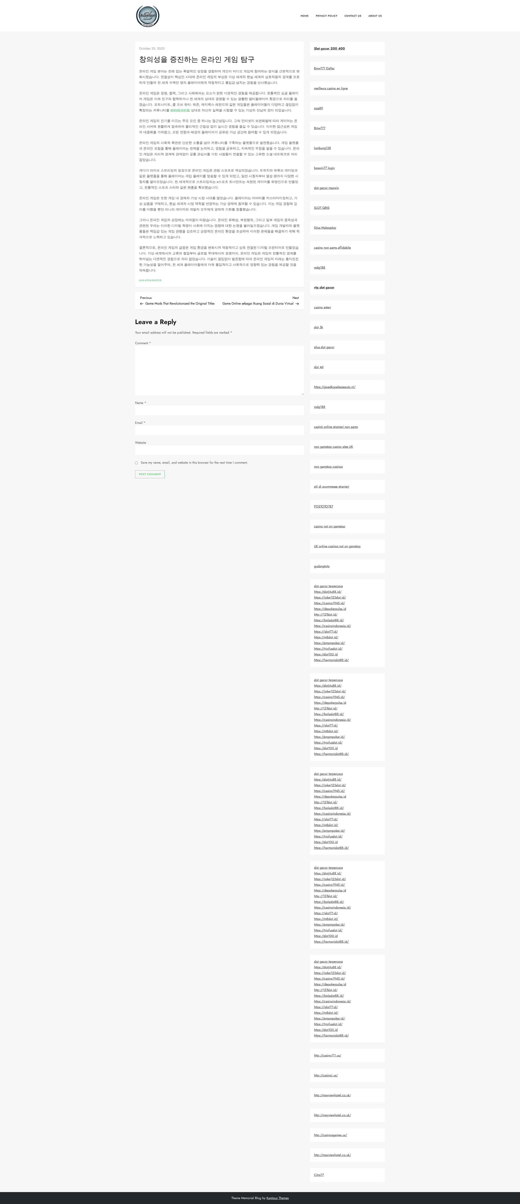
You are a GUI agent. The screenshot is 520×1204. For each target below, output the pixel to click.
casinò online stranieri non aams (336, 426)
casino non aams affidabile (332, 247)
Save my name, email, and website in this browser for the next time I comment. (194, 462)
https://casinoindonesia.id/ (332, 626)
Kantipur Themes (277, 1198)
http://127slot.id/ (325, 614)
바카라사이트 (180, 110)
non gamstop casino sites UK (333, 446)
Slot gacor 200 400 (329, 48)
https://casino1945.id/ (329, 603)
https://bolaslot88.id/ (329, 620)
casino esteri (322, 307)
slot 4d (318, 367)
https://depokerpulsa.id (330, 608)
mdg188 (319, 267)
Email (140, 422)
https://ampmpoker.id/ (329, 643)
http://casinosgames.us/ (330, 1135)
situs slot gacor (324, 347)
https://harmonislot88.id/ (331, 660)
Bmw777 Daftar (324, 68)
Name (140, 402)
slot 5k (318, 327)
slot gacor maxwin (326, 187)
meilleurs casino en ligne (331, 88)
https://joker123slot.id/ (330, 597)
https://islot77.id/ (326, 631)
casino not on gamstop (329, 526)
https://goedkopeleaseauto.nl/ (334, 387)
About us (375, 16)
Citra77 (319, 1175)
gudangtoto (322, 566)
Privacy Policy (326, 16)
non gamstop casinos (328, 466)
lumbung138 (322, 148)
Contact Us (352, 16)
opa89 (318, 108)
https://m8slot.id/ (326, 637)
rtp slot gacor (324, 287)
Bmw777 (319, 128)
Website (140, 442)
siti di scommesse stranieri (331, 486)
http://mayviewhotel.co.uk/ (332, 1095)
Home (305, 16)
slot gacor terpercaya (328, 586)
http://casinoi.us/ (326, 1075)
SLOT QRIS (321, 207)
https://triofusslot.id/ (328, 648)
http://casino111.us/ (327, 1055)
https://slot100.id (326, 654)
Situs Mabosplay (325, 227)
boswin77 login (324, 168)
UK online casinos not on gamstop (337, 546)
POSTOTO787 (323, 506)
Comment (143, 343)
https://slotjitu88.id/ (327, 591)
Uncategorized (150, 280)
